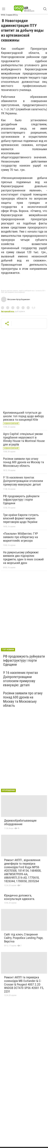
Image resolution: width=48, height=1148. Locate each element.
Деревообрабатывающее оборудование (20, 822)
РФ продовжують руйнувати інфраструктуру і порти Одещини (21, 499)
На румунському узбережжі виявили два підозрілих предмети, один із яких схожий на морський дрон (23, 558)
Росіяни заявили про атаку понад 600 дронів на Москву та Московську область (23, 462)
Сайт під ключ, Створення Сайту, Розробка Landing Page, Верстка (23, 938)
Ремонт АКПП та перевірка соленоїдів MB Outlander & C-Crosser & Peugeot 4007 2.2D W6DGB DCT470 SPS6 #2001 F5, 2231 (24, 984)
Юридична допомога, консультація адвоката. (19, 897)
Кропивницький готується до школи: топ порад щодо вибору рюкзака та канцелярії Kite (23, 416)
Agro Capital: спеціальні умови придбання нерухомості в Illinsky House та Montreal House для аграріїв (24, 439)
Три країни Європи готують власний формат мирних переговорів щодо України (21, 518)
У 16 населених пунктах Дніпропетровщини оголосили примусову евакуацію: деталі (23, 481)
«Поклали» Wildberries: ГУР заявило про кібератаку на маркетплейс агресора (20, 537)
